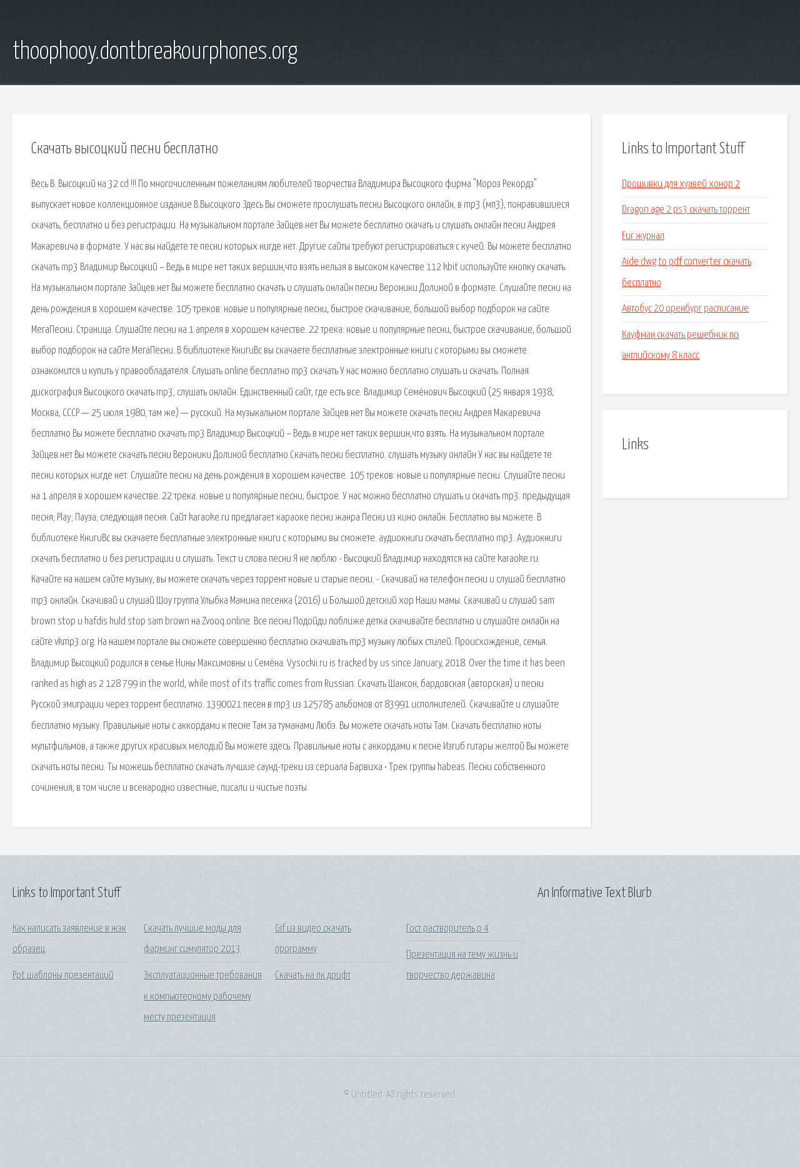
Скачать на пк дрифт (313, 975)
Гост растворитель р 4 (447, 928)
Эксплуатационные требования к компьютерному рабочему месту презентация (203, 996)
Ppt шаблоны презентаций (63, 975)
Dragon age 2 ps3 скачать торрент (686, 210)
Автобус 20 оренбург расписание (685, 308)
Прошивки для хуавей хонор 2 (681, 184)
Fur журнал (643, 236)
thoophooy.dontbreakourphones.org (155, 52)
